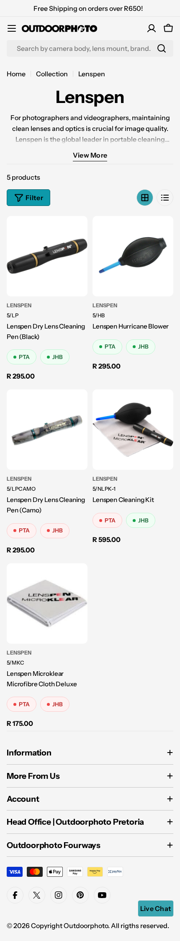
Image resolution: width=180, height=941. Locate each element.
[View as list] (165, 197)
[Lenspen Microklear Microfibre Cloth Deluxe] (47, 603)
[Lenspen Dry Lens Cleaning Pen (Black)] (47, 256)
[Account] (152, 28)
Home (16, 74)
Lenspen (19, 305)
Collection (52, 74)
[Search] (162, 48)
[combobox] (90, 48)
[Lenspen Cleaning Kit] (133, 429)
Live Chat (156, 908)
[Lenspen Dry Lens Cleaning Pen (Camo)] (47, 429)
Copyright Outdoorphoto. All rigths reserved (99, 925)
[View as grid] (144, 197)
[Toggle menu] (12, 28)
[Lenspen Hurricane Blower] (133, 256)
